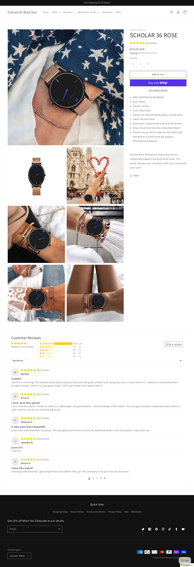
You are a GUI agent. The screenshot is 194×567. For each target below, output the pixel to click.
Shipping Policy (60, 511)
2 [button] (93, 478)
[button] (56, 12)
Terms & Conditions (96, 511)
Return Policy (77, 511)
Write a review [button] (173, 344)
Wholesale (136, 511)
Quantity (133, 58)
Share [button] (136, 175)
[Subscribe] (58, 529)
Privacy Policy (115, 511)
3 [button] (97, 478)
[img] (29, 370)
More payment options (158, 90)
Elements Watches (164, 558)
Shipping (134, 52)
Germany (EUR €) (17, 556)
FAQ (126, 511)
